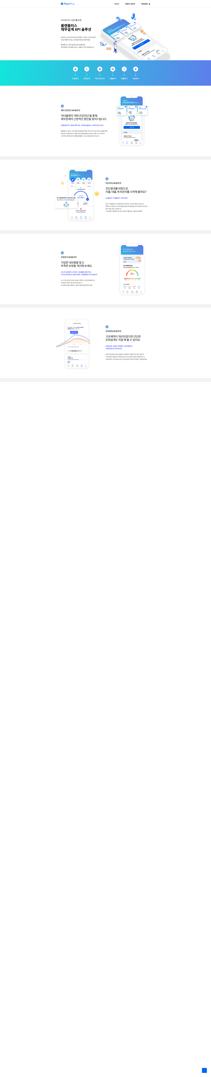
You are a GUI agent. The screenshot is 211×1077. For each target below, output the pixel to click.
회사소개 (117, 4)
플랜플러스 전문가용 (130, 4)
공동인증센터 (144, 4)
